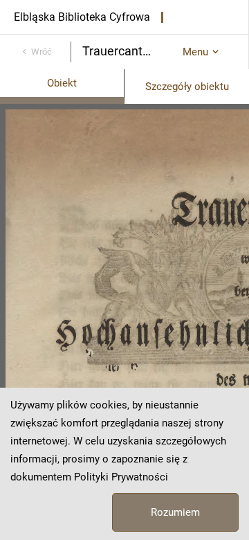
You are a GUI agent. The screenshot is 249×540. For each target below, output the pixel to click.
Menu (195, 52)
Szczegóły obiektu (187, 86)
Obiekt (62, 83)
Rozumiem (175, 512)
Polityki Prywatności (121, 477)
